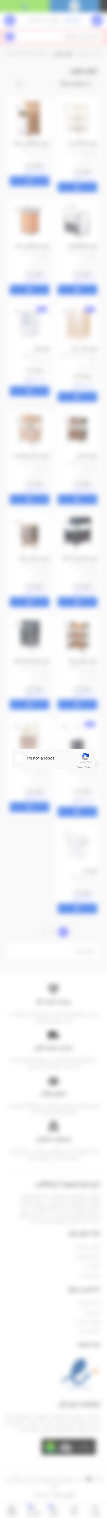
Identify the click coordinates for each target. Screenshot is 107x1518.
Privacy (80, 767)
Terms (88, 767)
